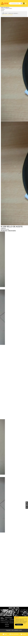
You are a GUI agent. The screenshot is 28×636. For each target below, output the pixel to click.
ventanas (3, 9)
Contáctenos (11, 619)
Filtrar (6, 619)
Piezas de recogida (7, 622)
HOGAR (5, 13)
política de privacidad (11, 622)
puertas (2, 10)
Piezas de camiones (13, 13)
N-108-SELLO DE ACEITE (7, 14)
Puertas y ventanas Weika (6, 8)
